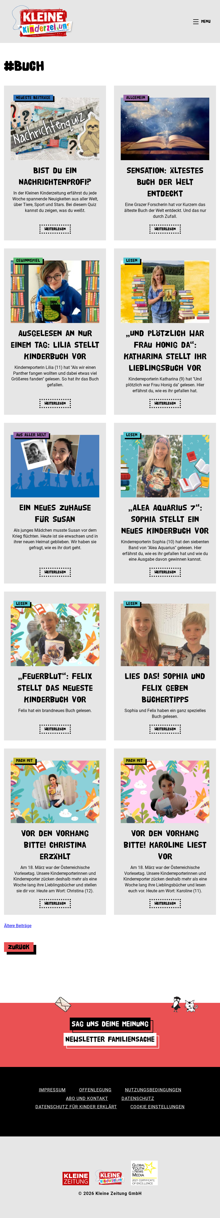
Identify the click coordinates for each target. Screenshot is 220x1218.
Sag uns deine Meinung (110, 1024)
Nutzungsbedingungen (153, 1089)
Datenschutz (138, 1098)
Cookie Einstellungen (157, 1106)
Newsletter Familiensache (110, 1039)
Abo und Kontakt (87, 1098)
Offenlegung (95, 1089)
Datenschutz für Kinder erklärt (76, 1106)
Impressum (52, 1089)
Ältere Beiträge (17, 925)
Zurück (19, 947)
